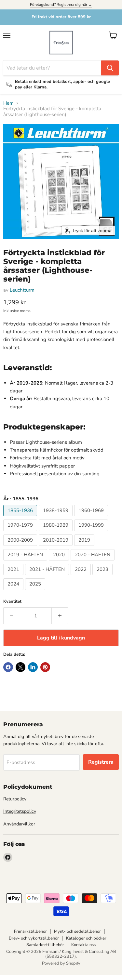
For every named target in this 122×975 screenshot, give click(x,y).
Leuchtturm (22, 290)
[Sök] (110, 67)
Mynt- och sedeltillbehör (77, 931)
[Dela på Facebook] (8, 667)
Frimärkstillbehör (30, 931)
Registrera (101, 762)
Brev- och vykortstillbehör (34, 938)
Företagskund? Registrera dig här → (61, 4)
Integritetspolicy (19, 811)
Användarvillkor (19, 824)
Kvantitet (12, 601)
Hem (8, 103)
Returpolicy (14, 799)
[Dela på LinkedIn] (33, 667)
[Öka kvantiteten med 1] (60, 615)
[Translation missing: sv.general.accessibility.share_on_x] (20, 667)
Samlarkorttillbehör (45, 945)
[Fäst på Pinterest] (45, 667)
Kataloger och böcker (86, 938)
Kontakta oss (83, 945)
